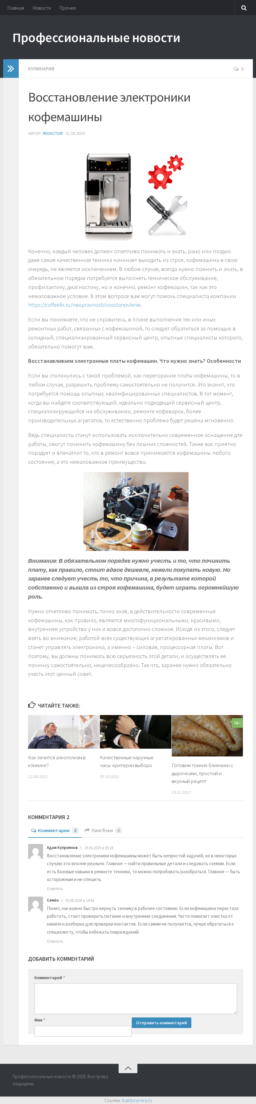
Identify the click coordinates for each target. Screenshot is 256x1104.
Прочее (68, 8)
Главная (15, 8)
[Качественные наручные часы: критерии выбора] (135, 732)
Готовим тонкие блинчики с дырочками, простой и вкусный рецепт (202, 773)
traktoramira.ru (137, 1100)
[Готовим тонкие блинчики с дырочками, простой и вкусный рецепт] (207, 735)
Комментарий (49, 977)
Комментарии (57, 830)
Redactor (53, 133)
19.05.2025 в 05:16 (98, 848)
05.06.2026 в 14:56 (79, 900)
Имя (39, 1020)
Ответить (55, 888)
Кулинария (41, 68)
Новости (42, 8)
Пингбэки (105, 830)
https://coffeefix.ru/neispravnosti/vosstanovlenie (84, 304)
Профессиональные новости (96, 37)
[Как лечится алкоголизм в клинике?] (64, 732)
